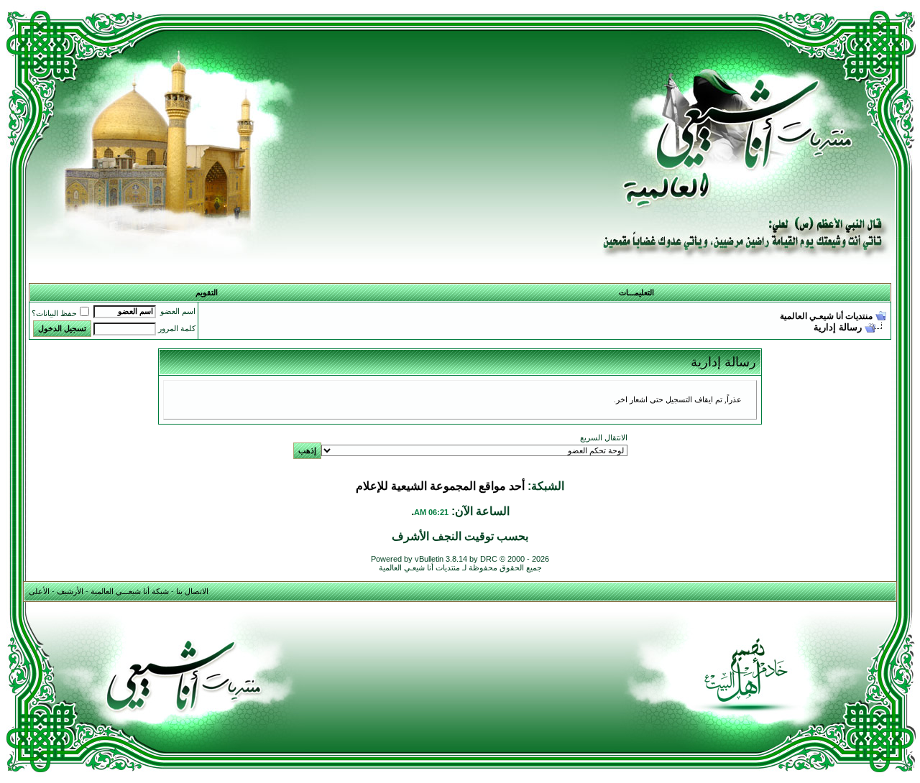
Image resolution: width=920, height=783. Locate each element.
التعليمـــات (636, 292)
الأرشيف (70, 591)
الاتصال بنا (192, 591)
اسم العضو (178, 311)
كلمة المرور (177, 328)
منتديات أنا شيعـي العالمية (826, 316)
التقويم (207, 292)
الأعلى (39, 591)
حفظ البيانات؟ (54, 313)
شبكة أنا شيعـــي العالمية (130, 591)
